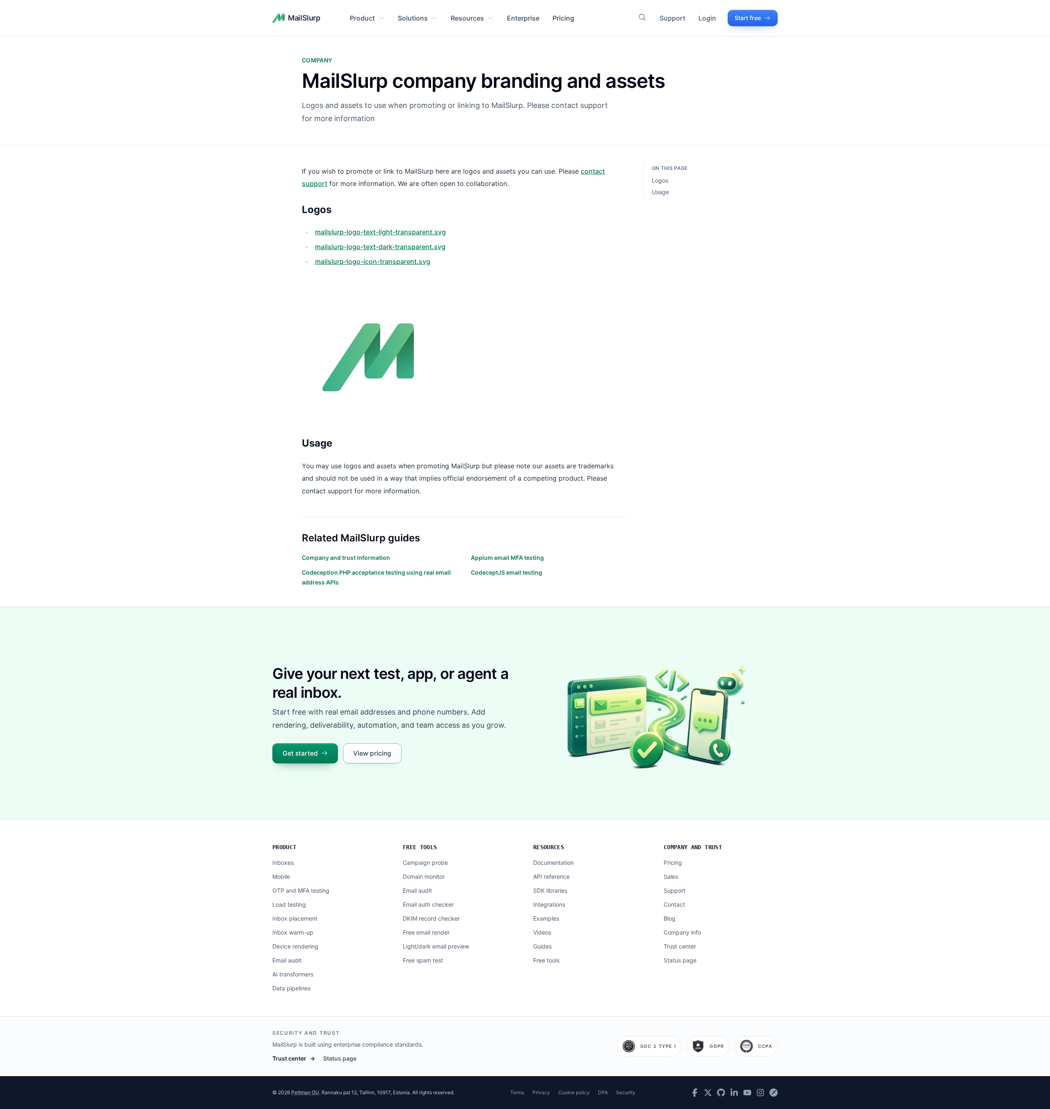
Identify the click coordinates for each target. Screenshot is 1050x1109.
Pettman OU (305, 1092)
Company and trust (693, 847)
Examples (546, 918)
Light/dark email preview (436, 946)
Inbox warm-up (292, 932)
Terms (517, 1092)
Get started (300, 753)
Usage (660, 191)
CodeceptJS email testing (506, 572)
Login (707, 18)
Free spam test (423, 960)
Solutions (413, 18)
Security (625, 1092)
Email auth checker (428, 904)
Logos (660, 180)
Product (362, 18)
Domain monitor (424, 876)
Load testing (289, 904)
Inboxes (283, 862)
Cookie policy (574, 1092)
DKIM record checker (431, 918)
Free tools (420, 847)
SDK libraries (550, 890)
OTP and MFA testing (300, 890)
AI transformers (292, 974)
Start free (748, 17)
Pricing (563, 18)
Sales (671, 876)
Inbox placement (294, 918)
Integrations (549, 904)
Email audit (286, 960)
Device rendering (295, 946)
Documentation (553, 862)
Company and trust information (346, 557)
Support (672, 18)
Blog (670, 918)
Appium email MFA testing (507, 557)
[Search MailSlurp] (642, 17)
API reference (551, 876)
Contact (674, 904)
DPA (603, 1092)
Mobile (281, 876)
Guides (542, 946)
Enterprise (523, 18)
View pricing (372, 753)
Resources (467, 18)
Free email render (426, 932)
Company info (682, 932)
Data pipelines (291, 988)
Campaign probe (425, 862)
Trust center (680, 946)
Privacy (541, 1092)
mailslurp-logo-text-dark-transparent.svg (380, 247)
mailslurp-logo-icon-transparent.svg (372, 261)
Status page (680, 960)
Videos (542, 932)
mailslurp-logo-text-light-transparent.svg (380, 232)
